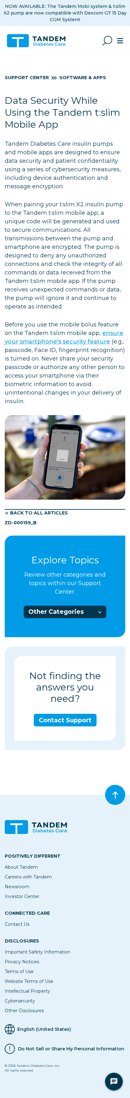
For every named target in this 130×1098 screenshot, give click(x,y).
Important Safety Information (37, 952)
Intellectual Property (27, 991)
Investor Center (22, 896)
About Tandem (21, 867)
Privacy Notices (22, 962)
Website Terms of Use (29, 981)
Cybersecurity (20, 1001)
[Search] (107, 41)
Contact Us (17, 924)
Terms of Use (19, 971)
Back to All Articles (39, 513)
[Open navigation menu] (120, 40)
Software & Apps (82, 77)
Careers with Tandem (28, 877)
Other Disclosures (24, 1010)
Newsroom (17, 887)
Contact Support (65, 720)
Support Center (27, 77)
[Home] (39, 40)
